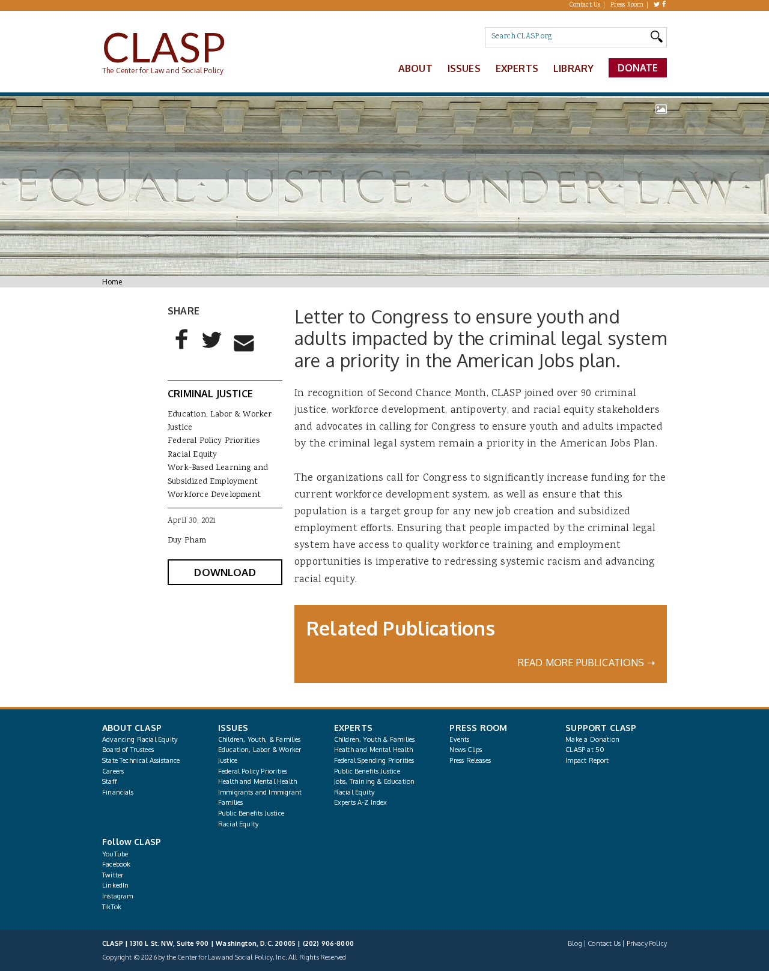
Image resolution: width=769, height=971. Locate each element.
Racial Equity (192, 455)
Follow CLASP (131, 842)
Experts (517, 68)
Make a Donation (592, 739)
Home (112, 281)
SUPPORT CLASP (600, 728)
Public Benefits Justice (251, 813)
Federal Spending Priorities (374, 760)
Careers (113, 771)
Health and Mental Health (257, 781)
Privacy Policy (647, 943)
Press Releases (469, 760)
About (415, 68)
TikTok (111, 907)
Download (224, 572)
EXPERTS (353, 728)
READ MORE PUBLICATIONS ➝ (586, 663)
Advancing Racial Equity (139, 739)
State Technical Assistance (141, 760)
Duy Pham (187, 541)
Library (573, 68)
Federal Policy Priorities (214, 441)
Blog (575, 943)
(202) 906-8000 (328, 943)
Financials (117, 792)
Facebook (116, 864)
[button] (182, 349)
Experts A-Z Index (361, 802)
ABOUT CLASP (132, 728)
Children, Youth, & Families (259, 739)
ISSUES (233, 728)
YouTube (115, 854)
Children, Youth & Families (374, 739)
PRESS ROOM (478, 728)
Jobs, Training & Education (374, 781)
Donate (638, 68)
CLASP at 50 (584, 749)
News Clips (465, 749)
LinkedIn (115, 885)
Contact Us (585, 5)
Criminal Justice (210, 394)
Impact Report (587, 760)
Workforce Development (214, 495)
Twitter (112, 875)
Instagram (117, 896)
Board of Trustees (128, 749)
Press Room (627, 5)
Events (459, 739)
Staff (109, 781)
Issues (464, 68)
